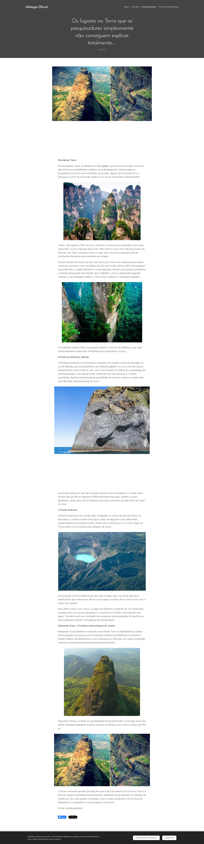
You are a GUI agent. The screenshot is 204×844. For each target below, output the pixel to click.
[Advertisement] (102, 140)
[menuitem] (127, 7)
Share (63, 817)
